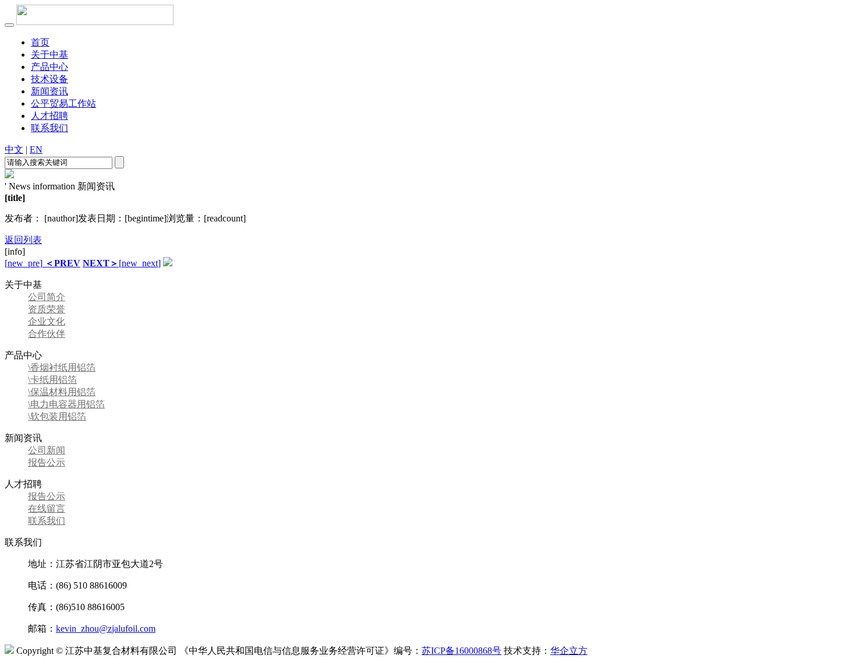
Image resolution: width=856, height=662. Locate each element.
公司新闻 (46, 450)
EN (36, 149)
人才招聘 (49, 116)
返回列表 (23, 240)
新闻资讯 (49, 91)
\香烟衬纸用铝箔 (61, 367)
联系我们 (49, 128)
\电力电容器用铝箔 (66, 404)
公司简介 (46, 297)
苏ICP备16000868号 (461, 651)
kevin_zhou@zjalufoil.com (105, 628)
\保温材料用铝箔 (61, 392)
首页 (40, 42)
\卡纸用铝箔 (52, 380)
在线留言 (46, 508)
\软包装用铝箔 (57, 416)
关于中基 (49, 54)
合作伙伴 (46, 334)
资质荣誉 (46, 309)
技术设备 (49, 79)
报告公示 (46, 462)
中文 (14, 149)
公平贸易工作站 (63, 103)
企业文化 (46, 321)
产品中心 (49, 67)
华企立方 (569, 651)
